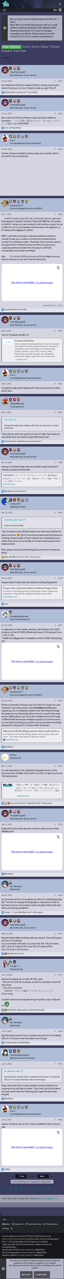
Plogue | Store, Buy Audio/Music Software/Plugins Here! (30, 588)
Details (44, 1242)
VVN (4, 1219)
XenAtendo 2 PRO (10, 1250)
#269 (60, 513)
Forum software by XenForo (26, 1236)
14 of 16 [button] (32, 1176)
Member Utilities (9, 1255)
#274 (60, 824)
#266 (60, 384)
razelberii (8, 51)
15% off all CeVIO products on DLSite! (28, 256)
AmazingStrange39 (19, 1055)
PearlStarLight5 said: (13, 520)
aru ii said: (8, 420)
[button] (4, 10)
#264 (60, 214)
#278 (60, 1031)
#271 (60, 625)
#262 (60, 114)
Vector (13, 755)
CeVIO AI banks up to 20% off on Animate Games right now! (32, 218)
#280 (60, 1120)
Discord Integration (10, 1252)
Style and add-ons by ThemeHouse (18, 1244)
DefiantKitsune (17, 403)
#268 (60, 462)
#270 (60, 578)
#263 (60, 149)
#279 (60, 1064)
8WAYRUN (40, 1250)
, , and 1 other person (22, 557)
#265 (60, 331)
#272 (60, 701)
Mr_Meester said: (12, 1071)
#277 (60, 975)
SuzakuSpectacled (19, 616)
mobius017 (15, 504)
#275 (60, 895)
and (12, 128)
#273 (60, 766)
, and (21, 92)
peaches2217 (16, 205)
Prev (21, 1176)
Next (42, 1176)
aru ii (12, 140)
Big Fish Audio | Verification (14, 949)
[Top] (11, 1228)
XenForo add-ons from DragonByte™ (43, 1239)
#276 (60, 934)
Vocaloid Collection (24, 341)
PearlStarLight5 (17, 72)
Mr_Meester (16, 886)
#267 (60, 412)
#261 (60, 81)
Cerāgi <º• (15, 966)
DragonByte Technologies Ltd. (26, 1242)
